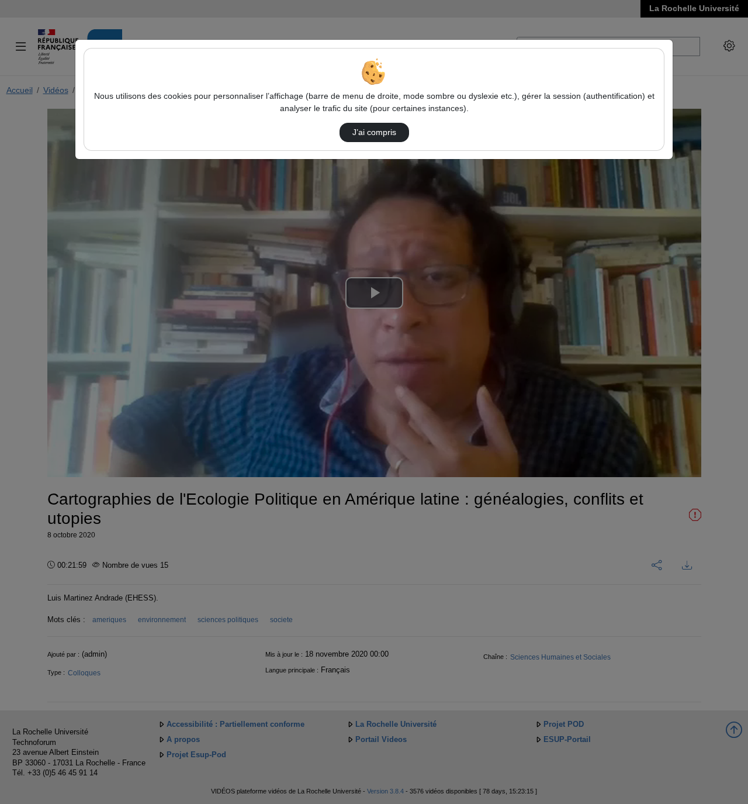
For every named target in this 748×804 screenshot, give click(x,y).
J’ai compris (374, 132)
